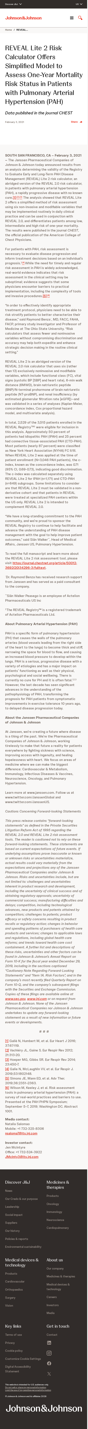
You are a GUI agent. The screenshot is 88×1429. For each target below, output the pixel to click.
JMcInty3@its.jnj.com (21, 1156)
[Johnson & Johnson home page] (23, 18)
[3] (7, 1059)
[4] (7, 1069)
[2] (7, 1050)
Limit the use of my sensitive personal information (28, 1390)
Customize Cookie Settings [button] (23, 1359)
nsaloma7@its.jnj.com (21, 1133)
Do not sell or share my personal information (25, 1387)
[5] (45, 296)
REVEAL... (22, 30)
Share (74, 122)
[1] (14, 197)
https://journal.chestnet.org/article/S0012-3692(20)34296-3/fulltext (41, 565)
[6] (7, 1087)
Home (8, 30)
